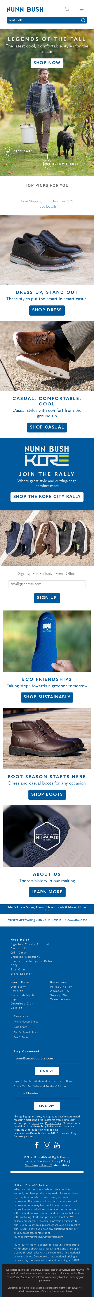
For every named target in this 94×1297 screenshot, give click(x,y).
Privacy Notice (20, 1277)
